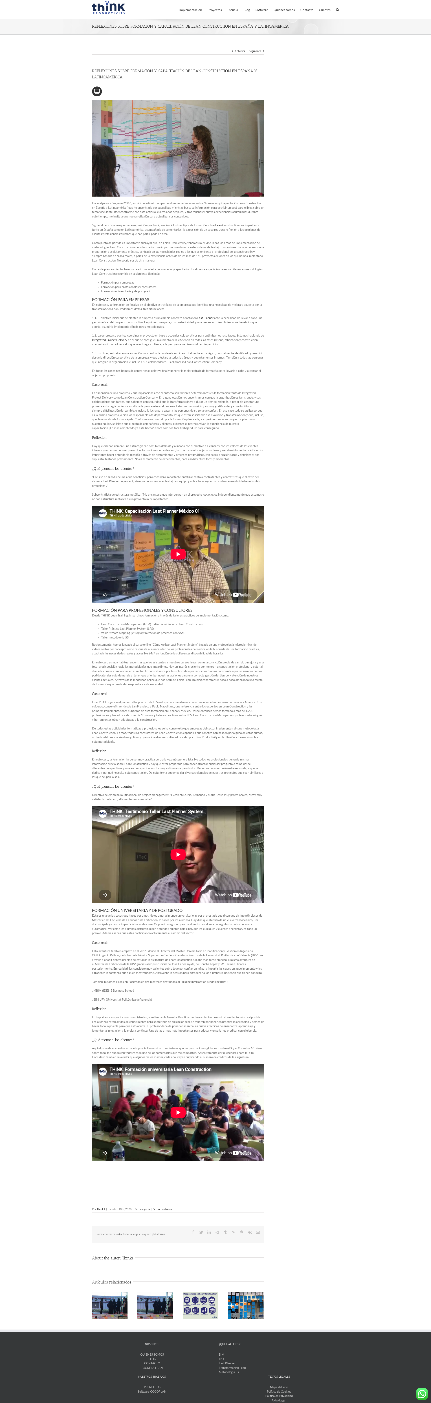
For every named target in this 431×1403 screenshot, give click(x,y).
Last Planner (227, 1363)
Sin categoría (142, 1209)
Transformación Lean (232, 1368)
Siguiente (255, 51)
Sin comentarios (162, 1209)
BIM (221, 1354)
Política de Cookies (279, 1391)
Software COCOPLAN (152, 1391)
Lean (218, 225)
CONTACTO (152, 1363)
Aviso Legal (279, 1400)
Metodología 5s (229, 1372)
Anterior (240, 51)
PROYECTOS (152, 1387)
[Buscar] (337, 9)
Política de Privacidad (279, 1396)
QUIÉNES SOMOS (152, 1354)
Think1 (101, 1209)
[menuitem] (193, 9)
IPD (221, 1359)
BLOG (152, 1359)
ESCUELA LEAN (152, 1368)
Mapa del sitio (279, 1387)
